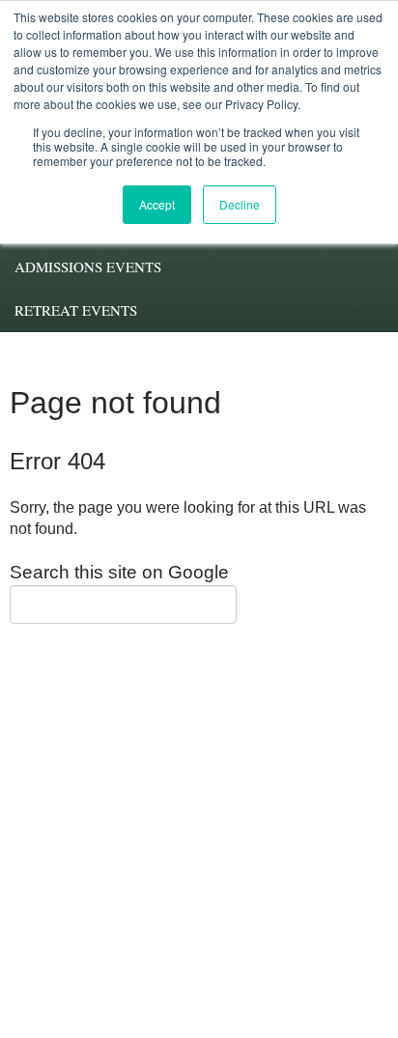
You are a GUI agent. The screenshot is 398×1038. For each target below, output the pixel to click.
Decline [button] (239, 204)
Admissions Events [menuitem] (87, 266)
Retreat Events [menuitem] (75, 310)
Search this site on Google (119, 572)
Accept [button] (157, 204)
